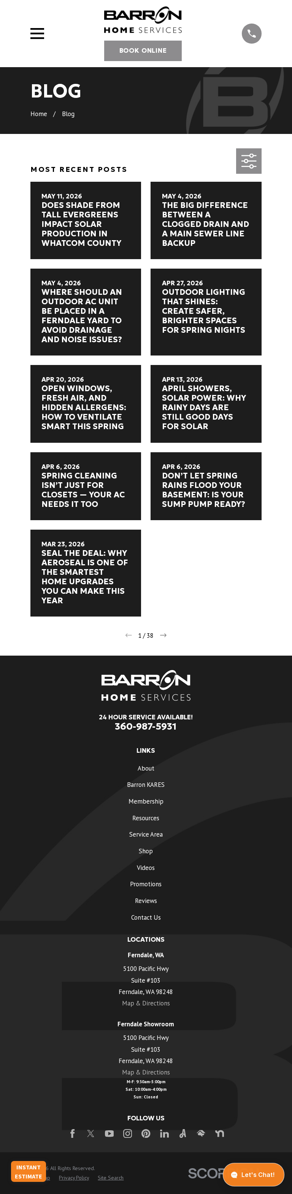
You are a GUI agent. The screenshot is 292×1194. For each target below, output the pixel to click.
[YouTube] (109, 1133)
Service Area (146, 834)
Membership (146, 801)
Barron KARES (146, 784)
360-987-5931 (146, 726)
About (146, 768)
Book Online (143, 51)
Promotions (146, 884)
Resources (145, 818)
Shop (146, 851)
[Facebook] (72, 1133)
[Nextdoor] (219, 1133)
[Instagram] (127, 1133)
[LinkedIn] (164, 1133)
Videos (146, 868)
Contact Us (146, 917)
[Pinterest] (145, 1133)
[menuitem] (74, 1178)
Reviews (146, 901)
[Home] (143, 19)
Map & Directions (146, 1003)
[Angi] (182, 1133)
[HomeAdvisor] (201, 1133)
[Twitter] (90, 1133)
